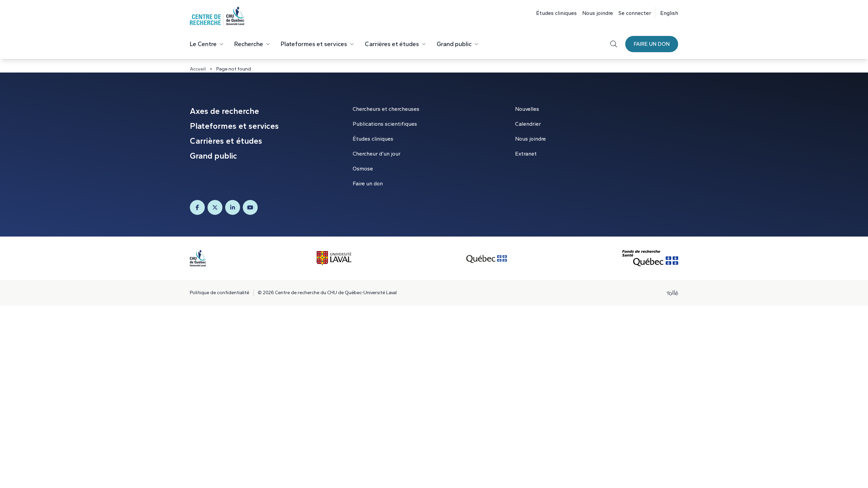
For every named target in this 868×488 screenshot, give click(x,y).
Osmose (363, 168)
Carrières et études (392, 44)
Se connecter (634, 13)
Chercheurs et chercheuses (386, 109)
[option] (666, 12)
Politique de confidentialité (219, 293)
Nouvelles (527, 109)
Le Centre (203, 44)
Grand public (454, 44)
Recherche (248, 44)
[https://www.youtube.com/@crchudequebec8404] (250, 207)
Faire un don (652, 44)
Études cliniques (556, 13)
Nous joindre (597, 13)
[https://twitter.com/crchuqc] (215, 207)
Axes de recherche (224, 111)
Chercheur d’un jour (376, 153)
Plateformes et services (314, 44)
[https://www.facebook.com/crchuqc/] (197, 207)
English (669, 13)
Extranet (526, 153)
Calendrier (528, 124)
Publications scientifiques (385, 124)
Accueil (198, 69)
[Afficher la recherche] (613, 44)
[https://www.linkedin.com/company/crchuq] (232, 207)
